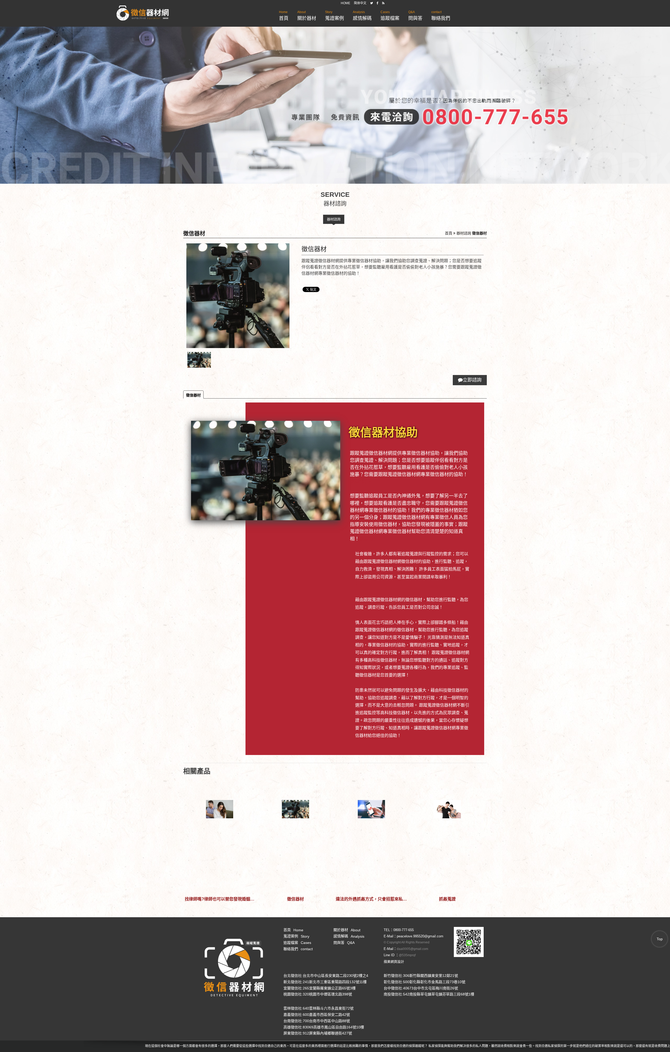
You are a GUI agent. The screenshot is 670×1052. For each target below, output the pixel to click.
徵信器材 (193, 395)
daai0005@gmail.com (412, 949)
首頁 (283, 15)
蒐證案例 (334, 15)
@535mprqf (407, 955)
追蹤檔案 (390, 15)
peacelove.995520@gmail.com (420, 936)
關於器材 (306, 15)
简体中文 (360, 3)
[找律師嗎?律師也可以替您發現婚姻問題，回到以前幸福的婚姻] (219, 835)
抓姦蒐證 (447, 899)
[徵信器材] (295, 835)
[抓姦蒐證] (447, 835)
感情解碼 (362, 15)
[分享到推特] (371, 3)
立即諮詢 (472, 380)
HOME (345, 3)
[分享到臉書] (377, 3)
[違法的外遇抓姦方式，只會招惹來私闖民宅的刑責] (371, 835)
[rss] (383, 3)
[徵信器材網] (142, 13)
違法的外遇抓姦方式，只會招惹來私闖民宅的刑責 (371, 899)
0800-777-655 (403, 930)
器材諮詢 (333, 219)
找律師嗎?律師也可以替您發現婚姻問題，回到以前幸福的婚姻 (219, 899)
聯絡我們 (440, 15)
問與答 (415, 15)
